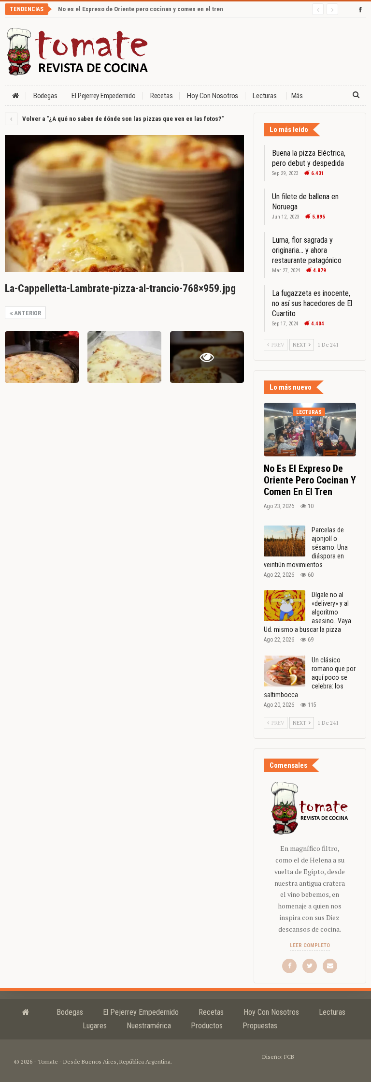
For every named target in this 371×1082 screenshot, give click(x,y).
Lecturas (264, 95)
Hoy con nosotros (212, 95)
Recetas (161, 95)
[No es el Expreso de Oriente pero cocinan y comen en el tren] (310, 429)
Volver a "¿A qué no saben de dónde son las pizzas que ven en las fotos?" (122, 118)
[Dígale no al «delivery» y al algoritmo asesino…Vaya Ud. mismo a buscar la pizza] (284, 605)
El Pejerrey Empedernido (103, 95)
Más (297, 95)
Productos (207, 1025)
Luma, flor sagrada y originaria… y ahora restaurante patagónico (307, 250)
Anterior (27, 313)
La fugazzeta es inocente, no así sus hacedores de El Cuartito (312, 303)
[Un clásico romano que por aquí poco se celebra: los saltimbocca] (284, 671)
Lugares (95, 1025)
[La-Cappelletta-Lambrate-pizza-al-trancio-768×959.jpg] (42, 357)
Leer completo (310, 945)
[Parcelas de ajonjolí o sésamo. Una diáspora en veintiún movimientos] (284, 541)
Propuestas (260, 1025)
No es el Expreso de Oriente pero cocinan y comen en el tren (140, 9)
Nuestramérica (149, 1025)
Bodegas (45, 95)
